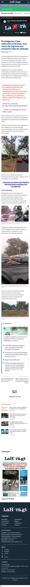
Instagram (6, 551)
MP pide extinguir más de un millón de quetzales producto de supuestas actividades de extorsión (22, 380)
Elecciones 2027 (18, 13)
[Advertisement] (15, 441)
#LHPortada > (5, 451)
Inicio (3, 18)
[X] (2, 555)
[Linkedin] (2, 553)
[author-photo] (15, 394)
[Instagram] (2, 551)
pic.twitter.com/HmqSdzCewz (14, 106)
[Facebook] (2, 550)
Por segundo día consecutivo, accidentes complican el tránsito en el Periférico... (18, 423)
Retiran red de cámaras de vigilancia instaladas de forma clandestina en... (18, 408)
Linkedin (6, 553)
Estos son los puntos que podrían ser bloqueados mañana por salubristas (16, 185)
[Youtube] (2, 557)
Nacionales (9, 18)
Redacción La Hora (8, 51)
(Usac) (26, 56)
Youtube (6, 557)
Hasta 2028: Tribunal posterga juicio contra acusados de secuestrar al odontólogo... (18, 415)
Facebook (6, 549)
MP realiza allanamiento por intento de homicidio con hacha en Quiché (7, 380)
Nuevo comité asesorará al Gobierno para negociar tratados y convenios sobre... (18, 431)
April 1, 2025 (7, 112)
